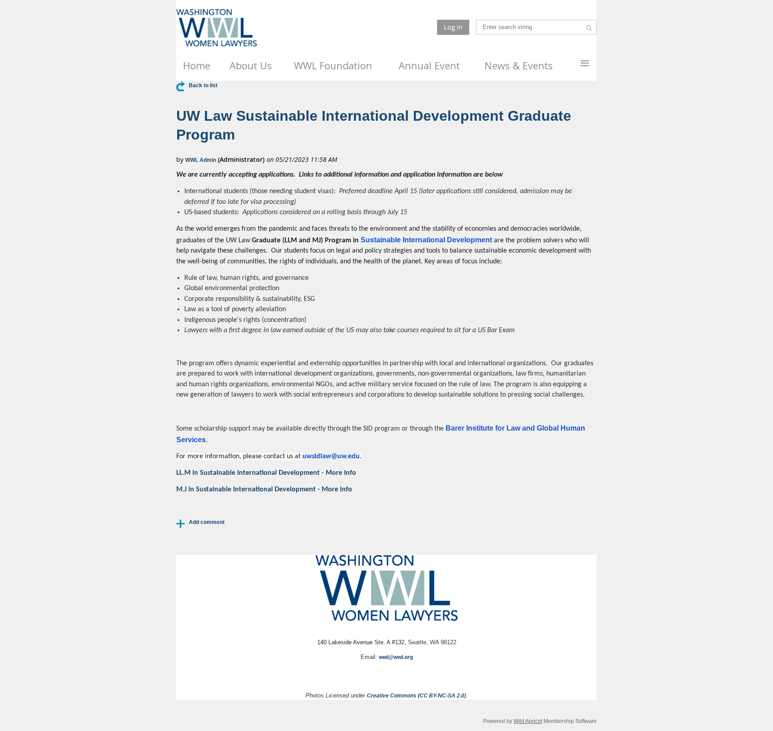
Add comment (207, 522)
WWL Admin (200, 160)
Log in (453, 26)
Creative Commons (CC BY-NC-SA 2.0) (416, 696)
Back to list (203, 85)
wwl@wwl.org (396, 657)
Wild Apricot (528, 721)
